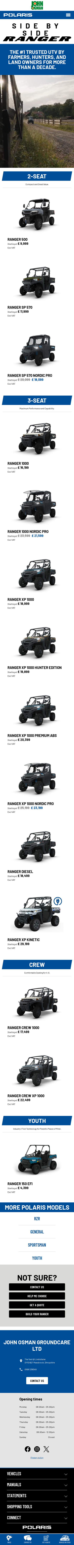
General (37, 1231)
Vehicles (14, 1473)
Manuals (14, 1484)
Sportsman (37, 1244)
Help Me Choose (37, 1296)
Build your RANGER (37, 1314)
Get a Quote (37, 1305)
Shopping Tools (19, 1506)
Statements (16, 1495)
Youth (37, 1258)
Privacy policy (37, 1457)
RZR (37, 1218)
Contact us (37, 1287)
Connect (14, 1517)
